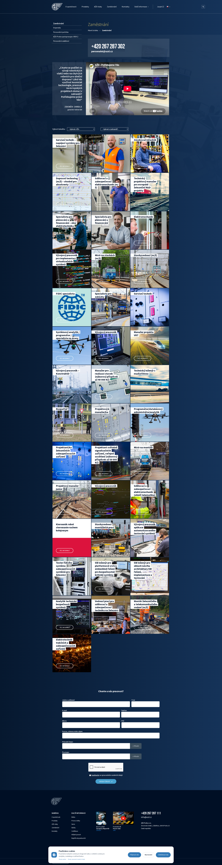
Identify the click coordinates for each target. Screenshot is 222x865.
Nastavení (148, 855)
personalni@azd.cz (102, 51)
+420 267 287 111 (151, 813)
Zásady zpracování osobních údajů (76, 859)
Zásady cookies (62, 859)
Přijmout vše (134, 855)
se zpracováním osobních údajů (107, 775)
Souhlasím (95, 775)
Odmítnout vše (163, 855)
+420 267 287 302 (108, 46)
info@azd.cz (146, 817)
